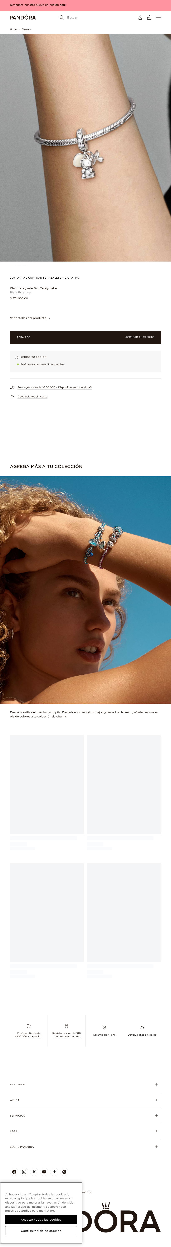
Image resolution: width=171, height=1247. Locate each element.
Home (13, 29)
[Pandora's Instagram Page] (24, 1172)
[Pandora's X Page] (34, 1172)
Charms (26, 29)
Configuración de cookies (41, 1230)
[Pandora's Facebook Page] (14, 1172)
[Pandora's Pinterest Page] (64, 1172)
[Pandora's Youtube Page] (44, 1172)
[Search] (62, 17)
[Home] (23, 17)
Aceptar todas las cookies (41, 1219)
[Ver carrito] (149, 17)
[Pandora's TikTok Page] (54, 1172)
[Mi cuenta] (140, 17)
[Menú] (158, 17)
